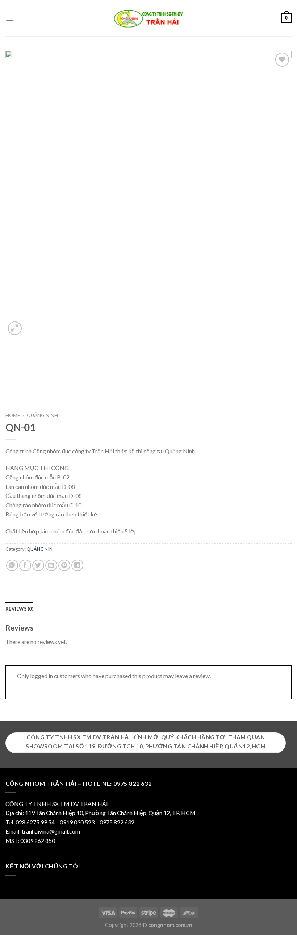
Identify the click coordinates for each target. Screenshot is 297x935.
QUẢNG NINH (42, 415)
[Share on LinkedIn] (77, 566)
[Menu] (9, 18)
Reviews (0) (19, 609)
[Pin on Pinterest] (64, 566)
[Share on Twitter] (38, 566)
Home (12, 415)
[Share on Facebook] (25, 566)
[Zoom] (15, 328)
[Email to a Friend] (51, 566)
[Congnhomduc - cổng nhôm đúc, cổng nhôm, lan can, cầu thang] (148, 18)
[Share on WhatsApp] (12, 566)
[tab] (19, 609)
